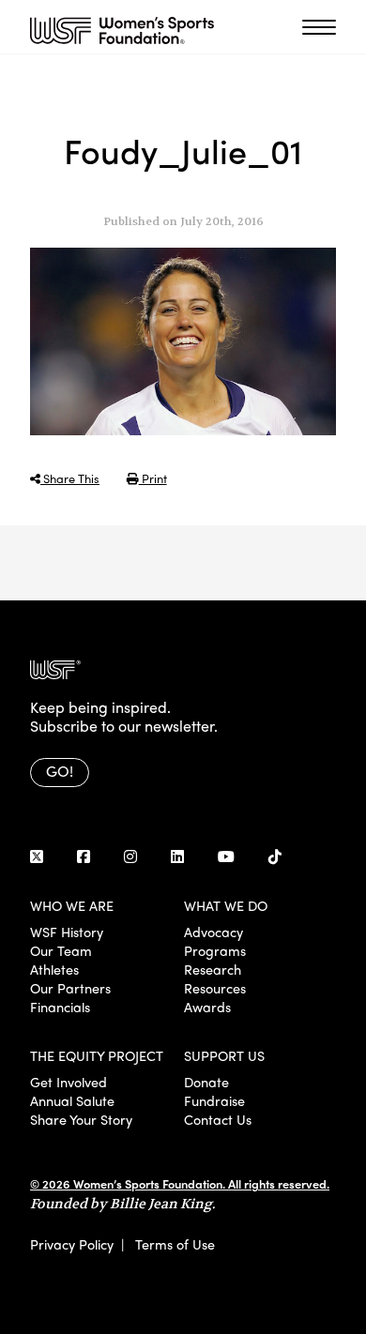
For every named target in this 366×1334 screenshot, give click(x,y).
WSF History (66, 931)
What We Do (225, 905)
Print (153, 478)
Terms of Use (175, 1244)
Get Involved (68, 1081)
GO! (59, 770)
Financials (60, 1006)
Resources (215, 987)
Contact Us (218, 1119)
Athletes (54, 969)
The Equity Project (96, 1055)
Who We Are (72, 905)
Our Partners (70, 987)
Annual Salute (72, 1100)
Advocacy (213, 931)
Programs (215, 950)
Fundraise (214, 1100)
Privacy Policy (72, 1244)
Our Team (61, 950)
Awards (207, 1006)
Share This (69, 478)
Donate (206, 1081)
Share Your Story (81, 1119)
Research (212, 969)
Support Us (224, 1055)
